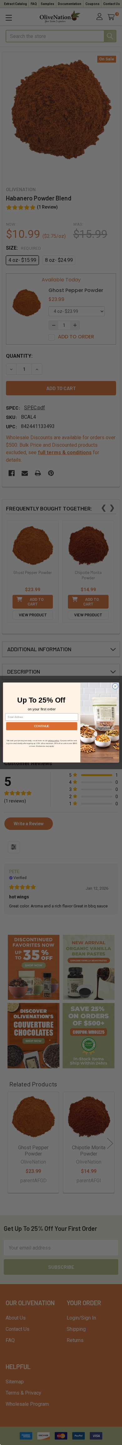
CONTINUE (41, 725)
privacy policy (53, 741)
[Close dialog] (115, 686)
